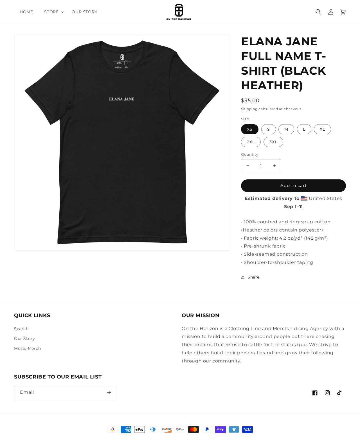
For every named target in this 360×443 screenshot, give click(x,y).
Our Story (24, 338)
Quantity (249, 154)
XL (322, 129)
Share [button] (254, 277)
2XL (251, 141)
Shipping (249, 109)
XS (250, 129)
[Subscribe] (109, 392)
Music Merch (27, 348)
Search (21, 328)
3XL (273, 141)
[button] (52, 12)
